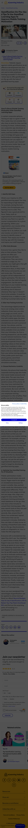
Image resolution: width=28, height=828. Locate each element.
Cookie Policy (23, 403)
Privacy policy (15, 403)
